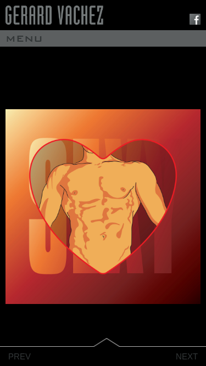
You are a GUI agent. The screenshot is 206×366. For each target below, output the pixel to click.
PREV (19, 356)
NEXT (187, 356)
